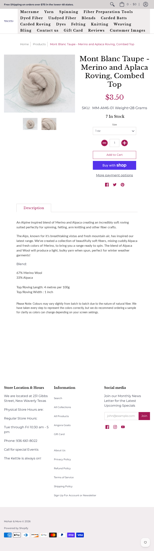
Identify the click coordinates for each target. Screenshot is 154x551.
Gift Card (59, 434)
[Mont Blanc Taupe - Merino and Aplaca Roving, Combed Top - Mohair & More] (30, 124)
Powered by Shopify (16, 528)
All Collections (62, 407)
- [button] (131, 4)
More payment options (114, 175)
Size (114, 124)
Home (24, 44)
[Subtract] (104, 143)
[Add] (124, 143)
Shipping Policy (63, 486)
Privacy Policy (62, 459)
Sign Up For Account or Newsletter (75, 495)
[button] (145, 4)
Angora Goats (62, 425)
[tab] (33, 208)
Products (39, 44)
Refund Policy (62, 468)
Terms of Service (64, 477)
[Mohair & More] (9, 21)
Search (58, 398)
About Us (59, 450)
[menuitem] (112, 4)
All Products (61, 416)
